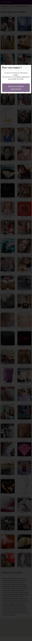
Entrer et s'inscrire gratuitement (16, 87)
